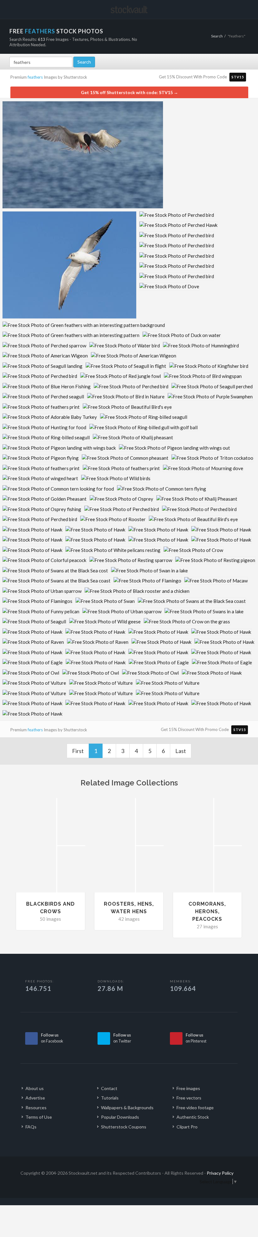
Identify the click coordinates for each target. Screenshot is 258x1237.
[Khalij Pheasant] (196, 499)
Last (180, 750)
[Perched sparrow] (44, 345)
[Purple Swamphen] (210, 396)
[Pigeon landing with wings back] (59, 448)
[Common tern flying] (161, 488)
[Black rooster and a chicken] (137, 591)
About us (34, 1088)
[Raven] (33, 642)
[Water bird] (124, 345)
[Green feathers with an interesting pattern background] (84, 325)
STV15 (238, 77)
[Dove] (169, 286)
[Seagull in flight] (126, 366)
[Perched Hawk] (178, 225)
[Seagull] (34, 621)
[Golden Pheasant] (45, 499)
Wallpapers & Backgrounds (127, 1107)
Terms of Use (38, 1117)
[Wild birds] (115, 478)
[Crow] (193, 550)
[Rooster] (113, 519)
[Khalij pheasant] (133, 437)
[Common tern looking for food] (58, 488)
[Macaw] (216, 580)
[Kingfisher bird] (208, 366)
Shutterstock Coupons (123, 1126)
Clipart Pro (187, 1126)
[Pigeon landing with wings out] (174, 448)
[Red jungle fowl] (120, 376)
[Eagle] (33, 662)
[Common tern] (83, 154)
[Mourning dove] (203, 468)
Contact (109, 1088)
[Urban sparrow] (42, 591)
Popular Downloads (120, 1117)
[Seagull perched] (212, 386)
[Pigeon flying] (41, 458)
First (78, 750)
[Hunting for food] (44, 427)
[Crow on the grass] (187, 621)
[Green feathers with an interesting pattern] (71, 335)
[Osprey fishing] (42, 509)
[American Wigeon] (45, 355)
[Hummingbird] (201, 345)
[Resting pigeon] (215, 560)
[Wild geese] (105, 621)
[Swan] (105, 601)
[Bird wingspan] (203, 376)
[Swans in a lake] (204, 611)
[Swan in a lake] (149, 570)
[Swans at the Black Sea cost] (55, 570)
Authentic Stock (193, 1117)
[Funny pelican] (41, 611)
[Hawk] (32, 529)
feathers (35, 77)
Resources (36, 1107)
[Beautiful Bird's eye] (127, 407)
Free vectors (189, 1097)
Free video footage (195, 1107)
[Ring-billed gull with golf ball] (143, 427)
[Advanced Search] (231, 8)
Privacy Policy (220, 1173)
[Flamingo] (147, 580)
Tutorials (110, 1097)
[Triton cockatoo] (212, 458)
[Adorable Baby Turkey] (50, 417)
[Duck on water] (182, 335)
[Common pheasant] (125, 458)
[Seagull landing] (42, 366)
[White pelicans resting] (112, 550)
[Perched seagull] (43, 396)
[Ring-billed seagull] (143, 417)
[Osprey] (121, 499)
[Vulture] (34, 683)
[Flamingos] (37, 601)
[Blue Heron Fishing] (47, 386)
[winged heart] (40, 478)
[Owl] (31, 673)
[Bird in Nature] (126, 396)
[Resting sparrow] (130, 560)
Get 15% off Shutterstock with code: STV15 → (129, 92)
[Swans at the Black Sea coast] (56, 580)
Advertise (35, 1097)
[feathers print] (41, 407)
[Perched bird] (176, 215)
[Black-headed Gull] (69, 264)
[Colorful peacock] (44, 560)
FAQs (30, 1126)
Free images (188, 1088)
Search (217, 36)
